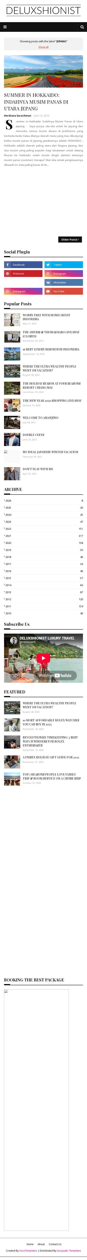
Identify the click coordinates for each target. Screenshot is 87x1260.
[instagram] (64, 273)
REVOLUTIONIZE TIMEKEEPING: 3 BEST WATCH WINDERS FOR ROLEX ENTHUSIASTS (50, 741)
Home (30, 1244)
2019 (44, 550)
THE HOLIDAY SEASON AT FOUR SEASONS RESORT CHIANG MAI (52, 385)
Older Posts (69, 239)
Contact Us (55, 1244)
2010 (44, 613)
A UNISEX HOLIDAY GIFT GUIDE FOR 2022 (51, 757)
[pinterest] (23, 273)
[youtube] (64, 291)
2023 (44, 522)
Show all (43, 47)
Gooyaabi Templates (69, 1250)
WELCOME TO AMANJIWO (40, 418)
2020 (44, 543)
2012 (44, 599)
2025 (44, 507)
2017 (44, 564)
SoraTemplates (28, 1250)
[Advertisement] (43, 201)
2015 (44, 578)
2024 (44, 514)
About (41, 1244)
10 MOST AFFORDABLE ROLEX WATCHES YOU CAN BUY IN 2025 (51, 722)
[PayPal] (23, 282)
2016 (44, 571)
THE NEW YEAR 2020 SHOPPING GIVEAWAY (52, 401)
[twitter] (64, 264)
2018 (44, 557)
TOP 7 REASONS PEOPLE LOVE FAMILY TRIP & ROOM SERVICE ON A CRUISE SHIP (52, 776)
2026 (44, 500)
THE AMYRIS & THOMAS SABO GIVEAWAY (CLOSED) (51, 334)
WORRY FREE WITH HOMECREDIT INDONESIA (46, 317)
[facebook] (23, 264)
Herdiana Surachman (17, 115)
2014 (44, 585)
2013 (44, 592)
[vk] (64, 282)
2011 (44, 606)
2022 (44, 529)
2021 (44, 536)
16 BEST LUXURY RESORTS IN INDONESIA (51, 349)
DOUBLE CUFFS (33, 435)
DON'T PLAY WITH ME (38, 469)
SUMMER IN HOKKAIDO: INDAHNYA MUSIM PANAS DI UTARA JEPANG (36, 102)
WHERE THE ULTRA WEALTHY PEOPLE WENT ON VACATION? (49, 368)
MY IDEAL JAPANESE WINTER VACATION (50, 452)
